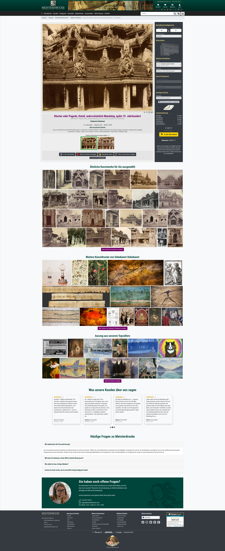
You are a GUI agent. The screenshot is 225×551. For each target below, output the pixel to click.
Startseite (44, 18)
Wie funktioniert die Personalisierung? (57, 444)
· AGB (68, 520)
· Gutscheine (95, 526)
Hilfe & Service (98, 13)
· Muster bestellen (96, 528)
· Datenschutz (70, 522)
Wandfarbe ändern (107, 154)
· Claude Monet (120, 518)
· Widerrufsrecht (70, 524)
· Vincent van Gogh (121, 515)
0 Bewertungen (101, 158)
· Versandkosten (95, 520)
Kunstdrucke (48, 13)
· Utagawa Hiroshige (121, 524)
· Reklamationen (71, 526)
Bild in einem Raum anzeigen (126, 154)
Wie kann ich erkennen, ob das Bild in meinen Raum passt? (64, 458)
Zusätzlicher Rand (160, 34)
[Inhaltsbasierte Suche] (179, 13)
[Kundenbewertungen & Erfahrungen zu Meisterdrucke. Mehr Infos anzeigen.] (175, 519)
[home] (41, 13)
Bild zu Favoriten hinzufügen (87, 154)
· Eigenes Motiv (95, 515)
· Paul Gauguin (120, 520)
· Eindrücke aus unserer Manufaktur (100, 524)
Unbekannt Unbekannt (75, 18)
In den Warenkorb (170, 134)
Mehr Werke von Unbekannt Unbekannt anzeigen (112, 328)
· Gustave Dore (120, 526)
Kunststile (71, 13)
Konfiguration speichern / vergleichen (169, 102)
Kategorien (63, 13)
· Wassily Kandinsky (121, 522)
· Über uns (69, 528)
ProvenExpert (146, 420)
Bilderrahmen (79, 13)
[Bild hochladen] (183, 13)
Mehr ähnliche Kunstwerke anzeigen (112, 249)
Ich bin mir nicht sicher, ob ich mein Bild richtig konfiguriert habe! (66, 470)
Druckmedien (89, 13)
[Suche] (175, 13)
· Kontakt (69, 515)
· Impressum (70, 518)
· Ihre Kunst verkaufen (97, 518)
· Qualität (94, 522)
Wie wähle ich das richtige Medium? (56, 464)
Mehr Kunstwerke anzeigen (112, 381)
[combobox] (168, 36)
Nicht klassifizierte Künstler (61, 18)
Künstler (55, 13)
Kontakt (107, 13)
